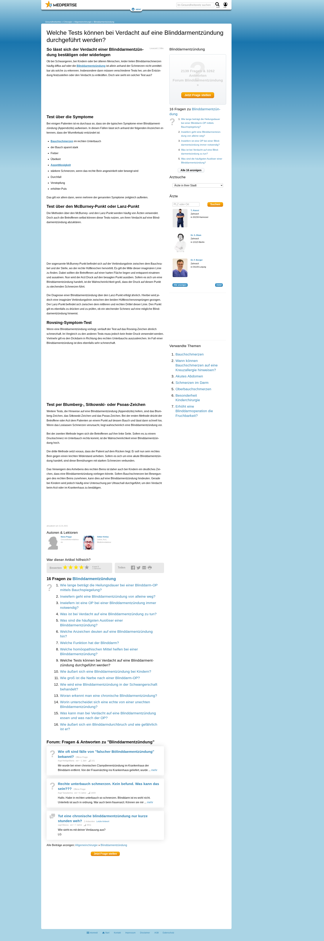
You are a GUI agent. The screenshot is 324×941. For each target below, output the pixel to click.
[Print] (150, 568)
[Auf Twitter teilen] (139, 568)
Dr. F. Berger (197, 260)
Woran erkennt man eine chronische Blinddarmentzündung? (108, 696)
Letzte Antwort (102, 821)
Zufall (219, 285)
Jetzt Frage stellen (105, 853)
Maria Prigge (66, 537)
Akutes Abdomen (189, 376)
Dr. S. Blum (196, 235)
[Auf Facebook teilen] (133, 568)
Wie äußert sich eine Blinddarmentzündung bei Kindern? (105, 671)
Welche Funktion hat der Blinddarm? (89, 643)
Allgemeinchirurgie (83, 22)
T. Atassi (195, 210)
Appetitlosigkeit (61, 165)
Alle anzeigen (180, 285)
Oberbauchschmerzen (193, 389)
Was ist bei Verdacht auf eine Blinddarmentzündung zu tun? (108, 614)
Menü (138, 9)
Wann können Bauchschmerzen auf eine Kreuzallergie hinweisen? (197, 365)
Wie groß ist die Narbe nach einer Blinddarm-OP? (100, 678)
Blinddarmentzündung (104, 22)
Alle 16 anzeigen (191, 170)
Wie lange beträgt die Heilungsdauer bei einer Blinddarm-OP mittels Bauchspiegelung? (200, 123)
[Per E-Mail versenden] (144, 568)
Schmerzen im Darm (192, 382)
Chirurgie (67, 22)
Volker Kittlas (103, 537)
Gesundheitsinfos (53, 22)
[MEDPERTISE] (61, 7)
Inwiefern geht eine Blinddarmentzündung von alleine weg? (107, 596)
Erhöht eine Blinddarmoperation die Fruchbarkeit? (194, 411)
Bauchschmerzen (62, 141)
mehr (154, 770)
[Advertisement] (99, 94)
